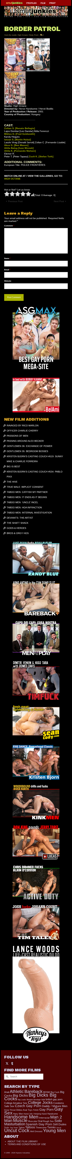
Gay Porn (46, 1109)
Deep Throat (10, 1110)
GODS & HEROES (16, 528)
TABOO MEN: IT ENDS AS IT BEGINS (27, 497)
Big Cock (55, 1092)
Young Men (54, 1130)
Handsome (52, 1114)
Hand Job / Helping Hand (35, 1114)
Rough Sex (48, 1121)
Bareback (33, 1091)
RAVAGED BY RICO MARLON (23, 425)
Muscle (20, 1120)
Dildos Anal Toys (24, 1110)
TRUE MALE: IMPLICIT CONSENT (25, 487)
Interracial (44, 1117)
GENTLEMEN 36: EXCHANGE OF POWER (29, 446)
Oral (40, 1121)
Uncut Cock (16, 1130)
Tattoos (30, 1127)
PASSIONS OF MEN (17, 435)
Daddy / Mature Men (54, 1106)
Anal (6, 1092)
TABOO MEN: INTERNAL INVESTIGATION (29, 512)
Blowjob (30, 1100)
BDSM (46, 1092)
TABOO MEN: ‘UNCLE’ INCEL (22, 502)
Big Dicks (20, 1095)
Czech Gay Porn (28, 1106)
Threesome (41, 1127)
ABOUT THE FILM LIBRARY (23, 1141)
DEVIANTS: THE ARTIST (20, 517)
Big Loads (22, 1100)
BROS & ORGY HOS (18, 533)
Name (7, 258)
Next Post (59, 201)
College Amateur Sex (15, 1103)
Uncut (58, 1128)
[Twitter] (7, 1063)
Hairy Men (18, 1114)
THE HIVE (12, 481)
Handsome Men (21, 1117)
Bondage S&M (39, 1100)
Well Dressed (36, 1131)
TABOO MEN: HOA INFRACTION (24, 507)
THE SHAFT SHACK (17, 523)
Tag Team (14, 1128)
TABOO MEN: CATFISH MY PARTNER (27, 492)
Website (7, 281)
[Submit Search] (6, 1077)
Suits (6, 1127)
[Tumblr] (12, 1063)
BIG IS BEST (13, 466)
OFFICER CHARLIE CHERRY (22, 430)
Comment (9, 226)
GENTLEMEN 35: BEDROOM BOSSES (27, 451)
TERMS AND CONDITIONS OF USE (27, 1144)
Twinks (51, 1127)
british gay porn (54, 1099)
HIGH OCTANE (12, 178)
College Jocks (40, 1102)
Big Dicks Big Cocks (30, 1096)
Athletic (17, 1091)
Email (7, 270)
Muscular (32, 1121)
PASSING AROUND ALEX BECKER (25, 441)
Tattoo (22, 1127)
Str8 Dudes (59, 1124)
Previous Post (15, 201)
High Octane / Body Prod (28, 35)
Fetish (36, 1110)
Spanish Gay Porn (39, 1124)
